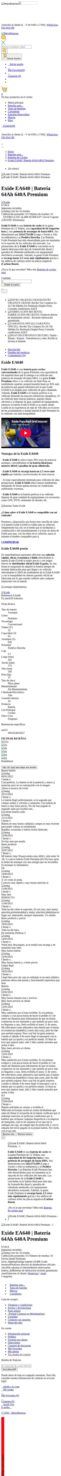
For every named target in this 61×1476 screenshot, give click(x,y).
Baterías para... (17, 1285)
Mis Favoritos (15, 1348)
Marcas (13, 1290)
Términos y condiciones (20, 1305)
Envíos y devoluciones (19, 1307)
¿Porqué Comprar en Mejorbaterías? (26, 1313)
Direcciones (14, 1342)
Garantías (13, 1316)
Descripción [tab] (14, 349)
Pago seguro (14, 1310)
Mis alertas (13, 1351)
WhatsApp (33, 1273)
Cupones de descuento (19, 1345)
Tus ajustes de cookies (19, 1354)
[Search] (4, 51)
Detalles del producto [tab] (19, 352)
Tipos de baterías (18, 1287)
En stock (5, 598)
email (43, 1273)
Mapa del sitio (15, 1322)
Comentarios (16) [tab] (17, 355)
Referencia (7, 595)
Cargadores (15, 1293)
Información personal (19, 1333)
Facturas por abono (17, 1339)
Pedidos (12, 1336)
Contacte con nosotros (19, 1319)
